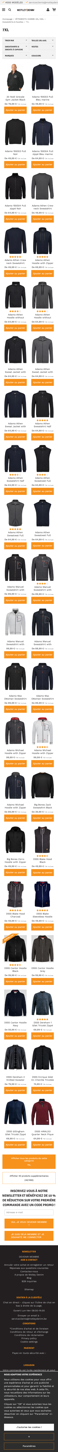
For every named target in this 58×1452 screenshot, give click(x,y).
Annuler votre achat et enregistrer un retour (29, 1265)
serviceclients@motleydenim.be (29, 1318)
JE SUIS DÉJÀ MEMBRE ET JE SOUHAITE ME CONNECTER (27, 1235)
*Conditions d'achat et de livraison (29, 1328)
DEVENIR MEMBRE (29, 1256)
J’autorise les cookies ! (29, 1427)
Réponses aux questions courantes (29, 1268)
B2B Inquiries (29, 1281)
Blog (29, 1278)
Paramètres (29, 1446)
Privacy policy (29, 1338)
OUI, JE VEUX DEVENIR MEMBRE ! (29, 1223)
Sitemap (29, 1289)
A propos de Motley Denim (29, 1274)
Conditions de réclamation (29, 1335)
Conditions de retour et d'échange (29, 1332)
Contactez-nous (29, 1271)
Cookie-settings (29, 1341)
